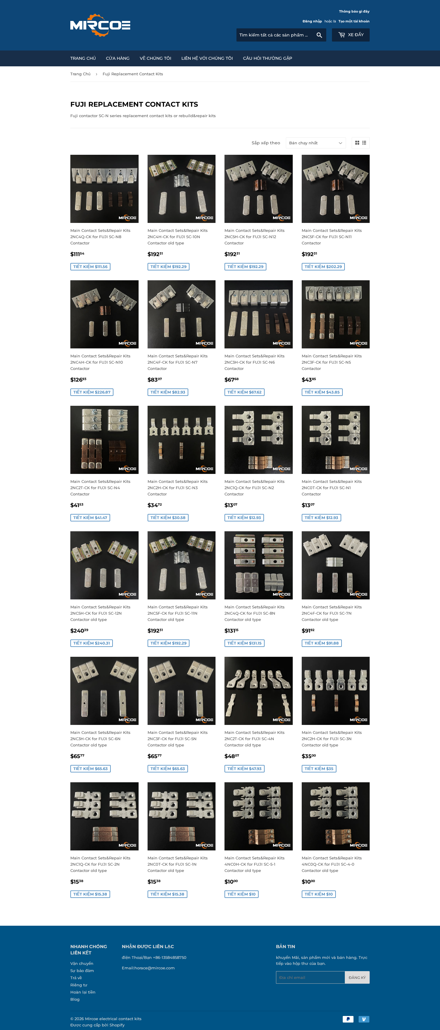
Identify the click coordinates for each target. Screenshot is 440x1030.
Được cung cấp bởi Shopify (97, 1025)
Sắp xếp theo (266, 143)
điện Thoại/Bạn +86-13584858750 (154, 957)
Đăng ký (357, 977)
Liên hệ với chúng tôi (207, 58)
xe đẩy (355, 34)
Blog (75, 999)
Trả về (76, 977)
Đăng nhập (312, 21)
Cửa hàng (118, 58)
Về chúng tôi (155, 58)
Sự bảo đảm (82, 970)
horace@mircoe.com (154, 967)
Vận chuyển (81, 963)
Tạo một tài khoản (354, 21)
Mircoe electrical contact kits (113, 1018)
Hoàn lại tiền (82, 992)
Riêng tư (78, 984)
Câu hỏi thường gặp (267, 58)
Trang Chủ (83, 58)
